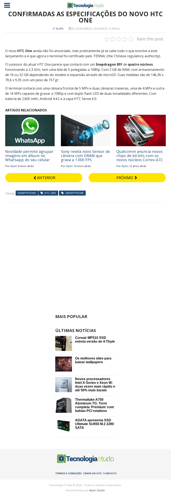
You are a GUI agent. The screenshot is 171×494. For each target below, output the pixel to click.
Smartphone (27, 193)
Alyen (59, 28)
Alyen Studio (97, 490)
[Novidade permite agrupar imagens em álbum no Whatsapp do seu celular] (30, 117)
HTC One (50, 193)
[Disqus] (85, 254)
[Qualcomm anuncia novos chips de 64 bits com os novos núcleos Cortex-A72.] (141, 117)
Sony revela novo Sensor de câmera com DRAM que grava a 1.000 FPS (85, 155)
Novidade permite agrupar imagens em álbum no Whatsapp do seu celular (29, 155)
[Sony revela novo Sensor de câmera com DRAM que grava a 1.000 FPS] (85, 117)
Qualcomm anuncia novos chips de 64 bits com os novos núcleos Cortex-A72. (139, 155)
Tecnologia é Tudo (85, 5)
